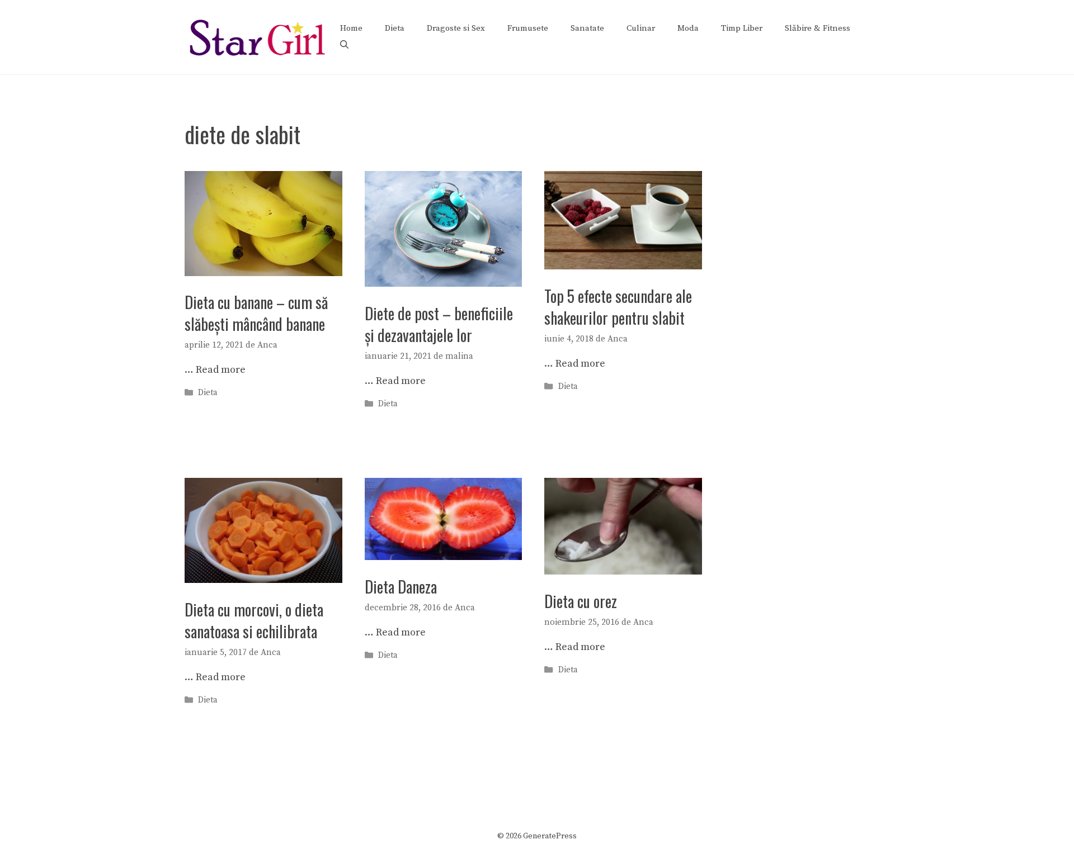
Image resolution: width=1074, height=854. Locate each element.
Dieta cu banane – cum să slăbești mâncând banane (256, 313)
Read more (221, 369)
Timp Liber (741, 28)
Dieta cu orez (580, 601)
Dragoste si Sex (456, 28)
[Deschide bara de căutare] (344, 45)
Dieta (394, 28)
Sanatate (587, 28)
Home (351, 28)
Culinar (640, 28)
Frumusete (527, 28)
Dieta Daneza (401, 586)
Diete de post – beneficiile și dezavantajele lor (439, 324)
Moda (688, 28)
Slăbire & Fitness (817, 28)
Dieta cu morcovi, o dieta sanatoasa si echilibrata (254, 620)
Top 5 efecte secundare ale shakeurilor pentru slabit (618, 306)
